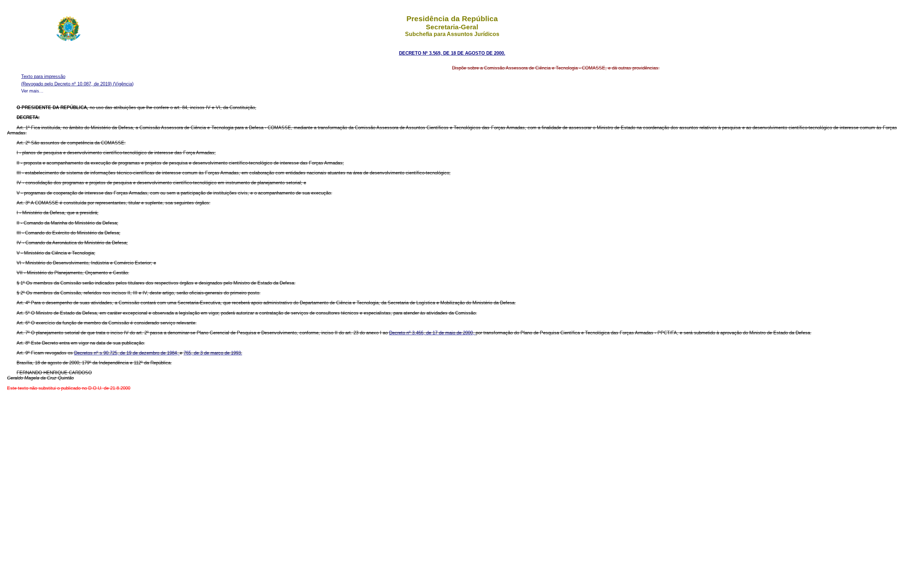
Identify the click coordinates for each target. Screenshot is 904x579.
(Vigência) (123, 83)
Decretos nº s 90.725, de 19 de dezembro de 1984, (127, 353)
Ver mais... (32, 91)
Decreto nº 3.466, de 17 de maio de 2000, (432, 332)
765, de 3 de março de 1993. (213, 353)
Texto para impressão (43, 76)
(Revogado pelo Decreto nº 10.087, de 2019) (67, 83)
